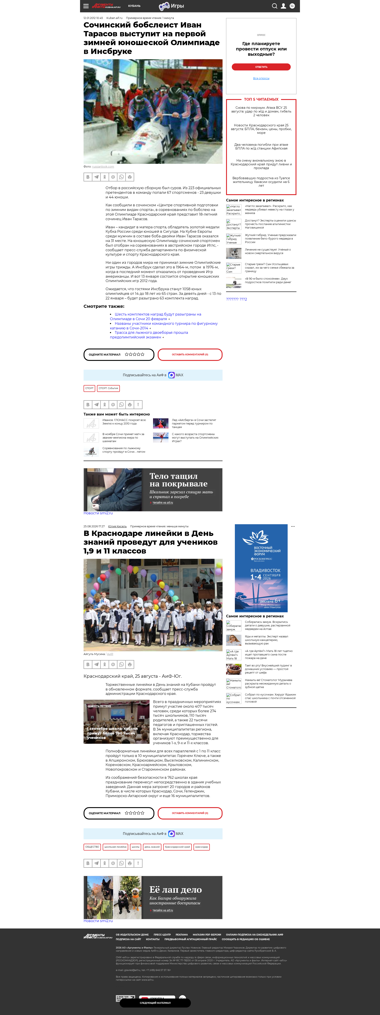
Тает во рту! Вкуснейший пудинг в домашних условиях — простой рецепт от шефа (268, 669)
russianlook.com (103, 166)
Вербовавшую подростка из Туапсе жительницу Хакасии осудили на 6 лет (261, 182)
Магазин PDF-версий (207, 934)
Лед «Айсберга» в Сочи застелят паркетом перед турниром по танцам (194, 423)
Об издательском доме (132, 934)
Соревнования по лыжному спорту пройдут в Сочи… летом (123, 450)
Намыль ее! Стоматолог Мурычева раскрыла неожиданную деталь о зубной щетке (268, 683)
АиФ (110, 654)
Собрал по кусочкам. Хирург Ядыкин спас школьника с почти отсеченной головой (270, 698)
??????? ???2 (236, 299)
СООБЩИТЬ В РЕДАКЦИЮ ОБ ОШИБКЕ (246, 939)
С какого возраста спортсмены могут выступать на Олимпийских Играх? (195, 437)
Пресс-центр (162, 934)
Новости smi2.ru (98, 513)
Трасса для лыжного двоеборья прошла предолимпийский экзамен (149, 334)
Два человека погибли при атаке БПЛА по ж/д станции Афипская (261, 146)
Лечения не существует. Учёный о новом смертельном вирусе (268, 251)
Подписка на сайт (128, 939)
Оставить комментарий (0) (190, 354)
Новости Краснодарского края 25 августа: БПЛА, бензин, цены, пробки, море (261, 129)
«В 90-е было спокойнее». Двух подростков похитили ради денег (268, 280)
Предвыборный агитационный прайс (190, 939)
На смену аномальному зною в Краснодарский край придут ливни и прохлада (261, 164)
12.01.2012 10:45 (93, 18)
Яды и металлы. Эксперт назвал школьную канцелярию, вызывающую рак (266, 640)
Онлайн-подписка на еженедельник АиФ (254, 934)
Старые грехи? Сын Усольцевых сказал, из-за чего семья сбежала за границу (269, 267)
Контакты (152, 939)
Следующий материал (155, 1003)
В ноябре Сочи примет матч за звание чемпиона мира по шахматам (123, 437)
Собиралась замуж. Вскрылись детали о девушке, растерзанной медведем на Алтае (267, 625)
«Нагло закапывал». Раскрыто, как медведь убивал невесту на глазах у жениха (269, 209)
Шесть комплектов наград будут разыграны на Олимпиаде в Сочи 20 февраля (155, 316)
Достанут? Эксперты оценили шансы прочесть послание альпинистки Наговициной (270, 224)
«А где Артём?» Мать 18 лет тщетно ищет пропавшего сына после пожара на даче (269, 654)
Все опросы (261, 78)
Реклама (182, 934)
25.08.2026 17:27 (94, 526)
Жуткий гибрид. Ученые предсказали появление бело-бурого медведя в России (270, 238)
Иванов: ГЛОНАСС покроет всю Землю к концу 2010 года (124, 421)
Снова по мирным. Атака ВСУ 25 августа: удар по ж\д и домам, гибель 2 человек (261, 111)
